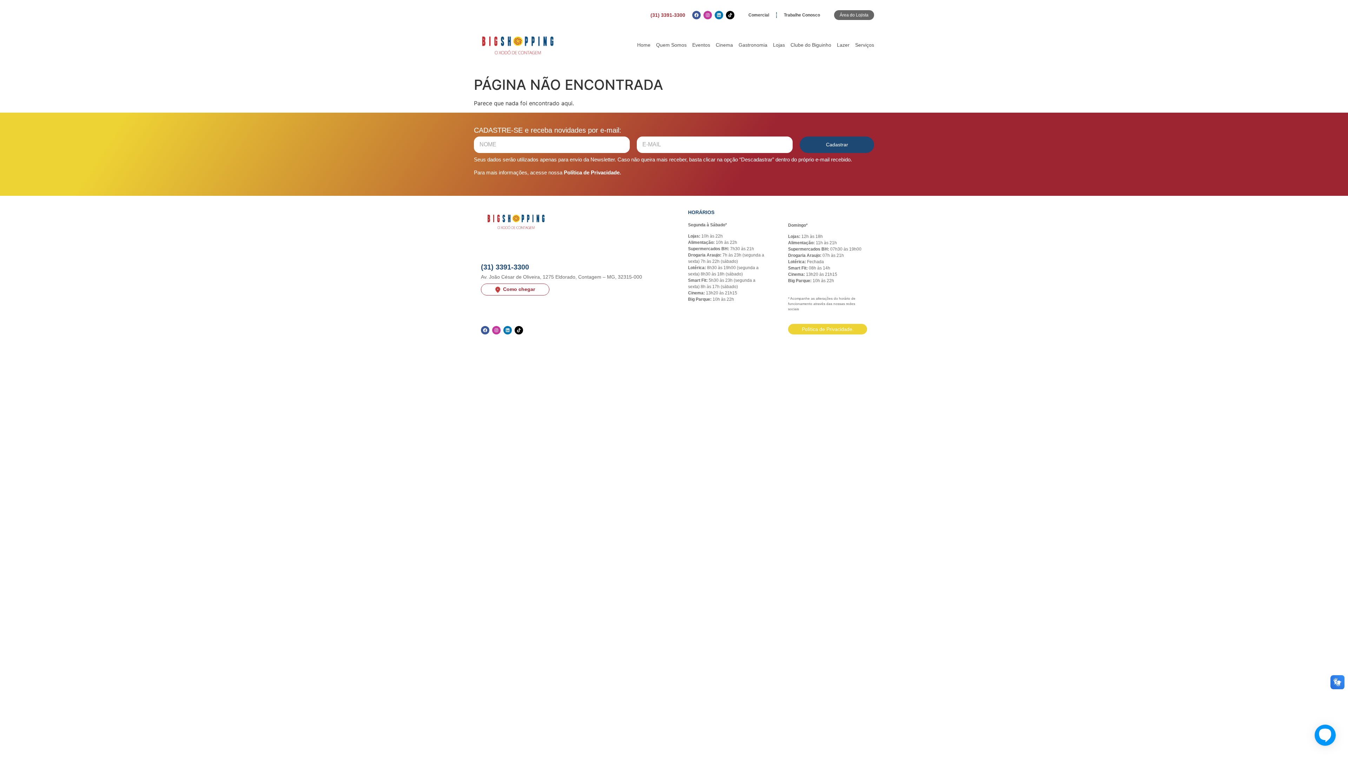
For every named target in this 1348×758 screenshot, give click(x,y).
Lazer (843, 45)
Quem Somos (671, 45)
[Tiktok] (730, 15)
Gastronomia (753, 45)
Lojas (779, 45)
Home (643, 45)
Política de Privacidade (592, 172)
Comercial (758, 15)
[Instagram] (707, 15)
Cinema (724, 45)
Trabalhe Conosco (802, 15)
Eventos (701, 45)
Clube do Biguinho (811, 45)
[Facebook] (696, 15)
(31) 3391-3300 (667, 15)
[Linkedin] (719, 15)
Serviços (864, 45)
